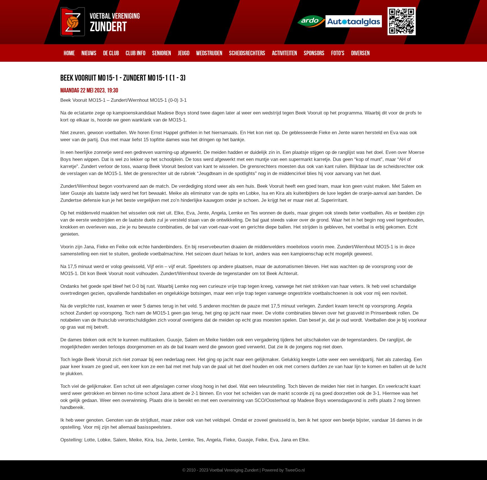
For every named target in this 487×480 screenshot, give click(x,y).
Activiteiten (284, 53)
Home (69, 53)
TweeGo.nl (295, 470)
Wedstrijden (209, 53)
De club (111, 53)
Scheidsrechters (247, 53)
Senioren (161, 53)
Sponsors (314, 53)
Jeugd (183, 53)
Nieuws (88, 53)
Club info (135, 53)
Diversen (360, 53)
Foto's (337, 53)
